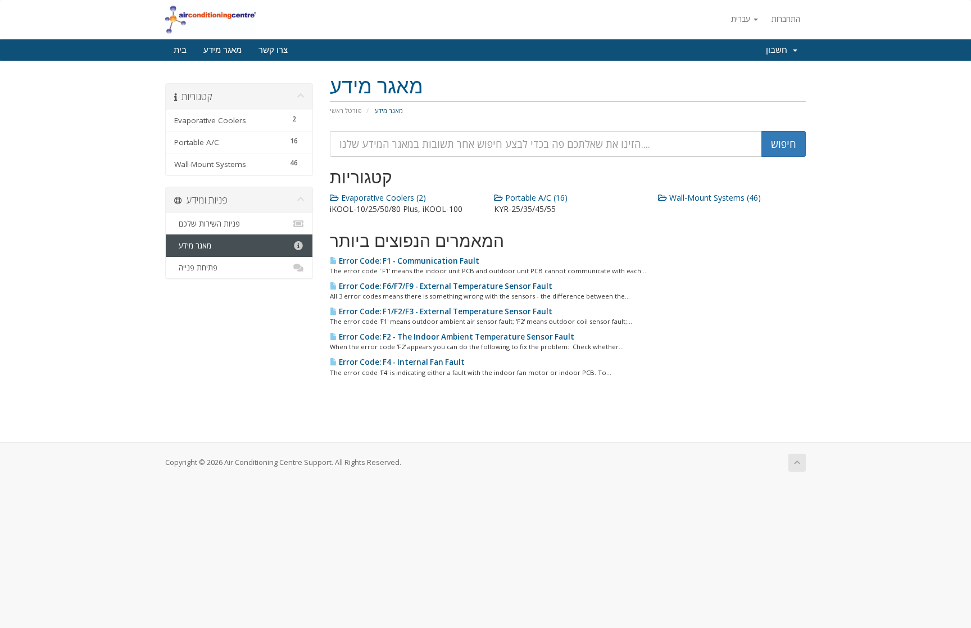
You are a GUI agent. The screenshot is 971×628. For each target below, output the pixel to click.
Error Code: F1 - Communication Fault (408, 261)
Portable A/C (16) (535, 197)
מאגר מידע (222, 50)
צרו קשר (273, 50)
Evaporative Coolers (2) (382, 197)
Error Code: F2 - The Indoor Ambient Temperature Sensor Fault (455, 337)
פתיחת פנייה (195, 268)
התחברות (786, 18)
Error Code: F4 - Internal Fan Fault (401, 362)
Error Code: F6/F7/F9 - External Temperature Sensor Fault (444, 286)
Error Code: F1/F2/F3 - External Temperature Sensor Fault (444, 311)
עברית (741, 18)
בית (180, 50)
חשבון (779, 50)
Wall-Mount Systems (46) (714, 197)
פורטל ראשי (346, 110)
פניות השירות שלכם (207, 224)
